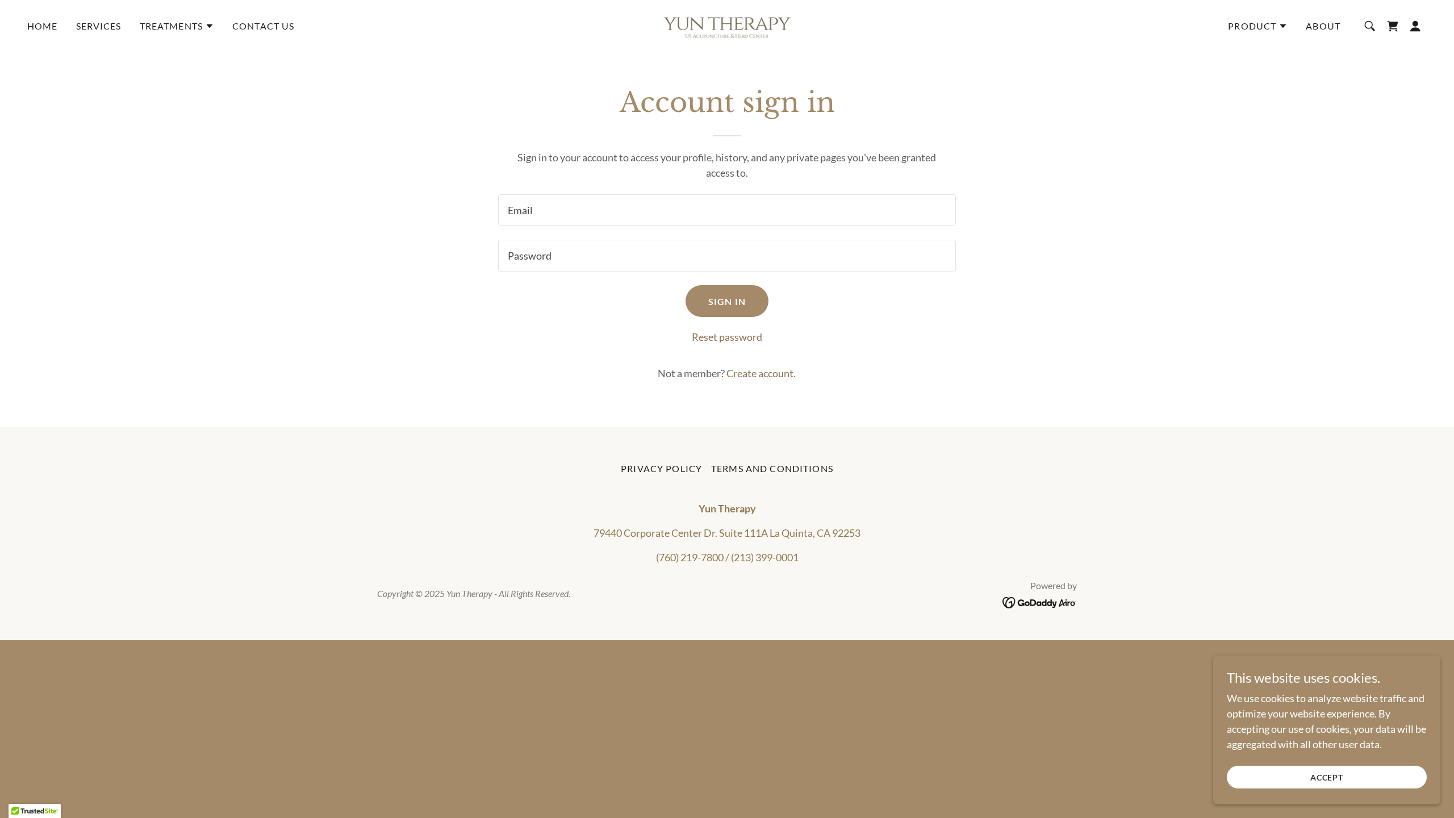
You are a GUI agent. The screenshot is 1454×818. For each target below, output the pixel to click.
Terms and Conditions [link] (772, 468)
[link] (727, 24)
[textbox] (726, 210)
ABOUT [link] (1323, 25)
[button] (177, 26)
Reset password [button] (727, 337)
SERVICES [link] (99, 25)
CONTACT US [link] (263, 25)
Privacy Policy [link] (661, 468)
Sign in (727, 301)
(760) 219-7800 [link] (690, 557)
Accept (1327, 777)
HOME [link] (42, 25)
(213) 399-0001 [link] (765, 557)
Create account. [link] (761, 373)
